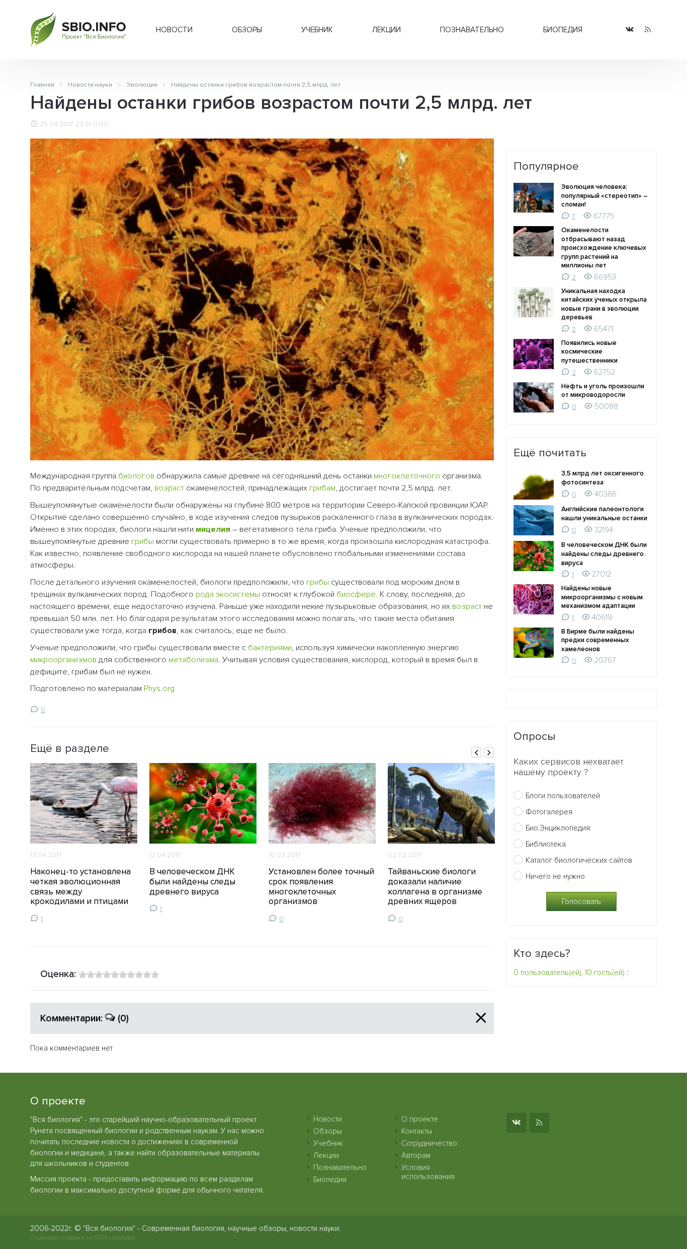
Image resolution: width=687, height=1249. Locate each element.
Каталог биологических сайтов (579, 860)
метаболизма (193, 660)
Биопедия (562, 29)
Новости (174, 29)
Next (489, 752)
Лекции (386, 29)
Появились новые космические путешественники (589, 352)
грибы (142, 541)
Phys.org (159, 688)
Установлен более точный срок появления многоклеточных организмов (321, 886)
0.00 (100, 124)
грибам (322, 488)
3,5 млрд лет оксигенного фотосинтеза (602, 478)
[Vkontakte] (630, 30)
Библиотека (546, 844)
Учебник (317, 29)
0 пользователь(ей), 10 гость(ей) (569, 972)
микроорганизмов (63, 660)
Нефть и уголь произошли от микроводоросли (602, 390)
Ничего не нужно (555, 876)
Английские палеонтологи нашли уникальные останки (604, 513)
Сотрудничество (429, 1143)
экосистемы (238, 594)
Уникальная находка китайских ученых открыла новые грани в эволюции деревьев (604, 304)
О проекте (419, 1119)
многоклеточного (407, 476)
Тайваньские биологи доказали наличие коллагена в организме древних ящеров (435, 886)
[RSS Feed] (648, 30)
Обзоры (247, 29)
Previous (476, 752)
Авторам (416, 1155)
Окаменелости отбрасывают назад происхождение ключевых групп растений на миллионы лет (603, 247)
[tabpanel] (83, 843)
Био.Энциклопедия (558, 827)
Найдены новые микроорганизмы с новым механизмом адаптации (602, 597)
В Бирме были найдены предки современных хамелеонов (597, 640)
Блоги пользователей (563, 795)
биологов (136, 476)
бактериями (270, 648)
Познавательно (472, 29)
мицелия (213, 529)
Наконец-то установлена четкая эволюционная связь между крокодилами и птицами (80, 886)
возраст (169, 488)
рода (205, 594)
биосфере (356, 594)
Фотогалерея (549, 811)
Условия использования (428, 1172)
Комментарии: (84, 1018)
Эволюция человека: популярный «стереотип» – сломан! (604, 196)
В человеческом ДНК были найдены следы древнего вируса (192, 881)
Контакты (416, 1131)
